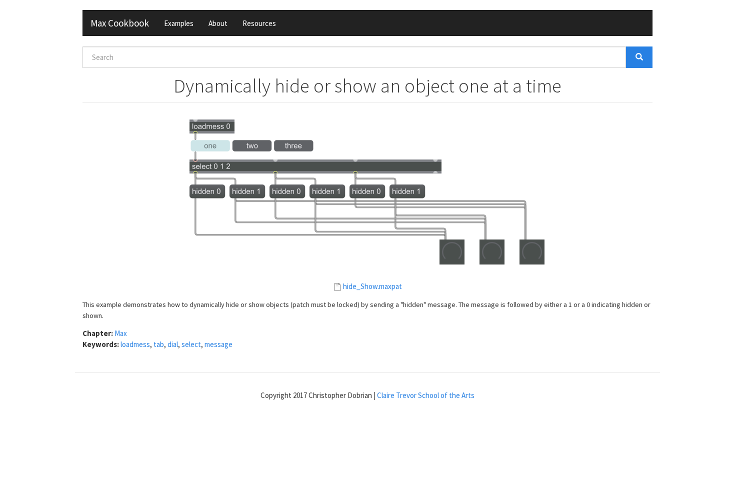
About (218, 23)
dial (173, 344)
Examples (179, 23)
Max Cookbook (119, 23)
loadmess (135, 344)
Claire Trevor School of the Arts (425, 395)
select (191, 344)
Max (120, 333)
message (218, 344)
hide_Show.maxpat (372, 286)
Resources (259, 23)
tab (159, 344)
